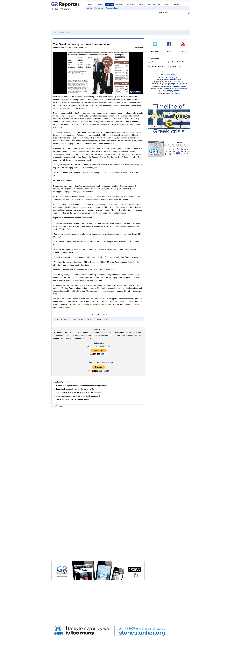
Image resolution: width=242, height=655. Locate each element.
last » (105, 314)
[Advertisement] (102, 22)
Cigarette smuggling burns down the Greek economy (77, 396)
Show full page (57, 406)
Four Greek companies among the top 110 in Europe (77, 389)
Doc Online (156, 4)
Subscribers (183, 52)
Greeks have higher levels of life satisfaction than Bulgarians (80, 386)
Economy (109, 4)
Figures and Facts (112, 8)
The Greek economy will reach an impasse (81, 44)
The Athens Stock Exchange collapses (71, 399)
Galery (137, 91)
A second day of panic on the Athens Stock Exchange (77, 393)
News (90, 4)
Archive (176, 4)
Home (59, 32)
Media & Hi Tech (144, 4)
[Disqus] (98, 448)
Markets (89, 8)
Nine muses (119, 4)
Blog (166, 4)
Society (100, 4)
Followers (155, 52)
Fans (169, 52)
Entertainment (130, 4)
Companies (99, 8)
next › (98, 314)
